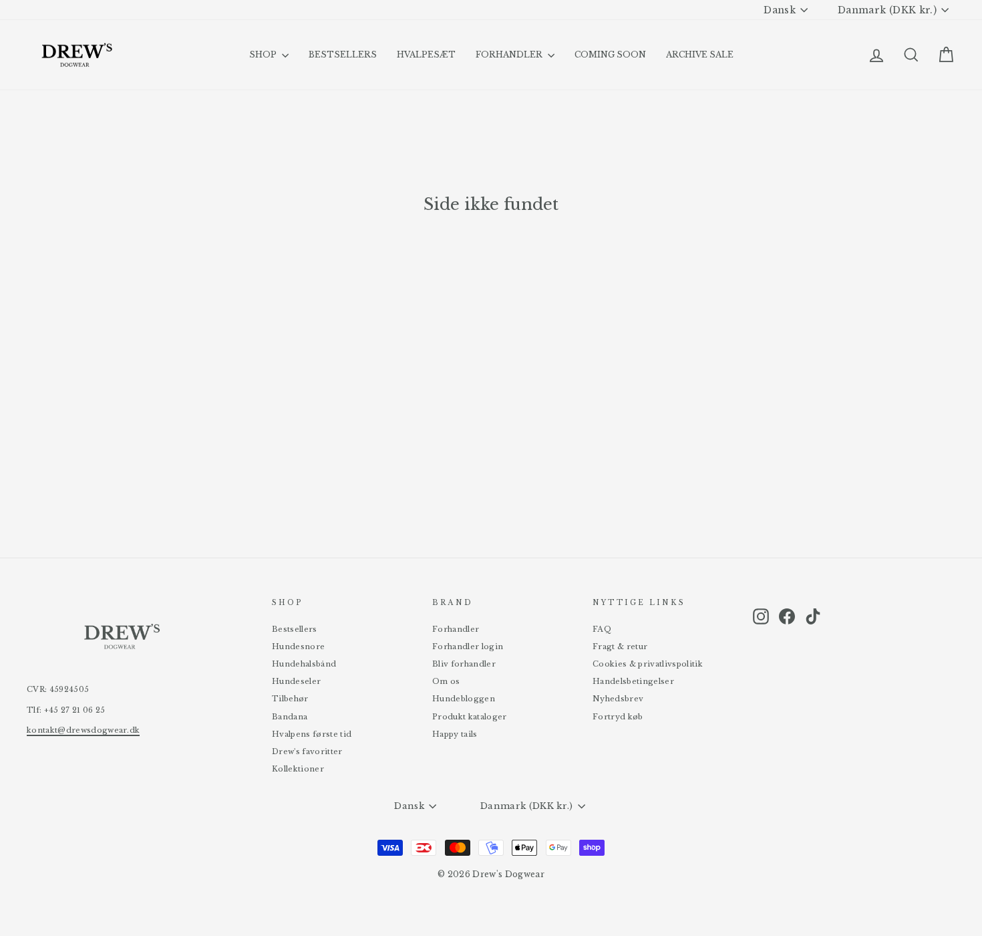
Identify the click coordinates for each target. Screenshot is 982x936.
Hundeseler (296, 681)
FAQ (602, 629)
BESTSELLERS (343, 54)
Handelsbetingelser (633, 681)
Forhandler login (467, 646)
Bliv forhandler (464, 664)
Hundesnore (298, 646)
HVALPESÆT (426, 54)
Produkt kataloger (469, 716)
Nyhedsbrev (618, 698)
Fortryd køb (618, 716)
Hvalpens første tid (311, 734)
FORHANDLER (510, 54)
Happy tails (455, 734)
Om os (446, 681)
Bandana (289, 716)
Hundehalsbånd (304, 664)
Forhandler (455, 629)
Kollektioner (298, 769)
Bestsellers (294, 629)
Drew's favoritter (307, 751)
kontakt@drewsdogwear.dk (83, 730)
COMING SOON (610, 54)
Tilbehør (290, 698)
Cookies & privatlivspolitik (648, 664)
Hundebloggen (463, 698)
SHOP (264, 54)
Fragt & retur (620, 646)
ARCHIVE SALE (699, 54)
